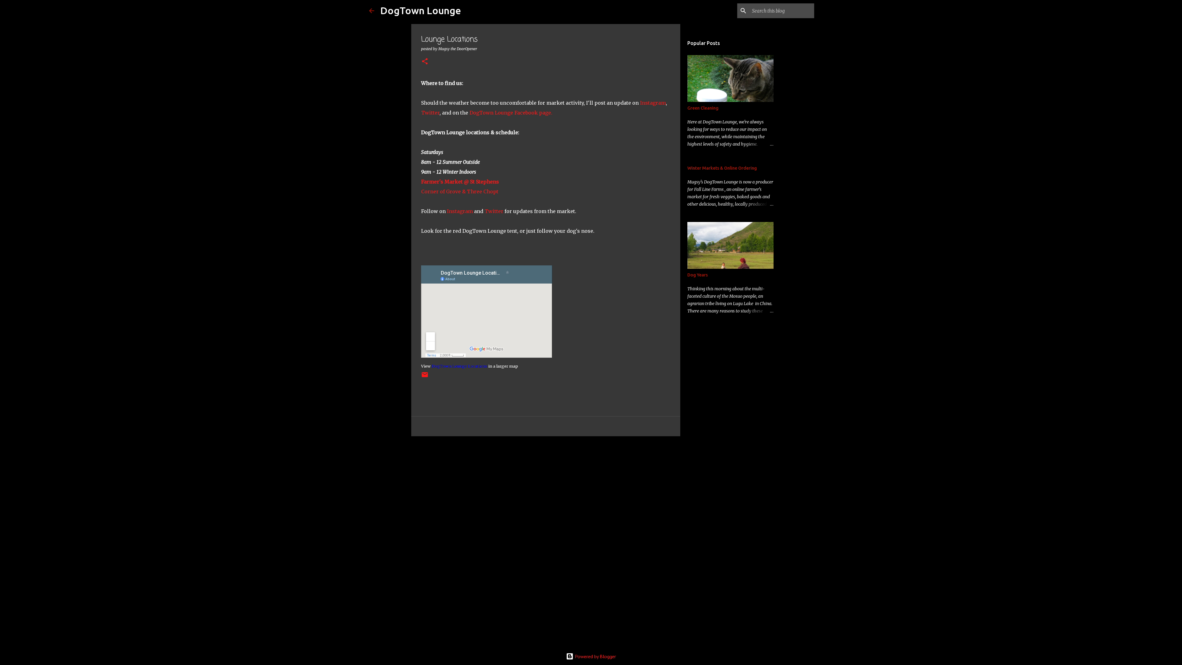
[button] (424, 62)
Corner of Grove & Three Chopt (459, 191)
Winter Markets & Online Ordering (722, 168)
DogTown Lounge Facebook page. (510, 113)
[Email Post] (424, 377)
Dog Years (697, 274)
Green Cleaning (702, 108)
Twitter (430, 113)
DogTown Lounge (420, 10)
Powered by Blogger (594, 656)
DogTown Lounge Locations (459, 366)
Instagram (653, 103)
